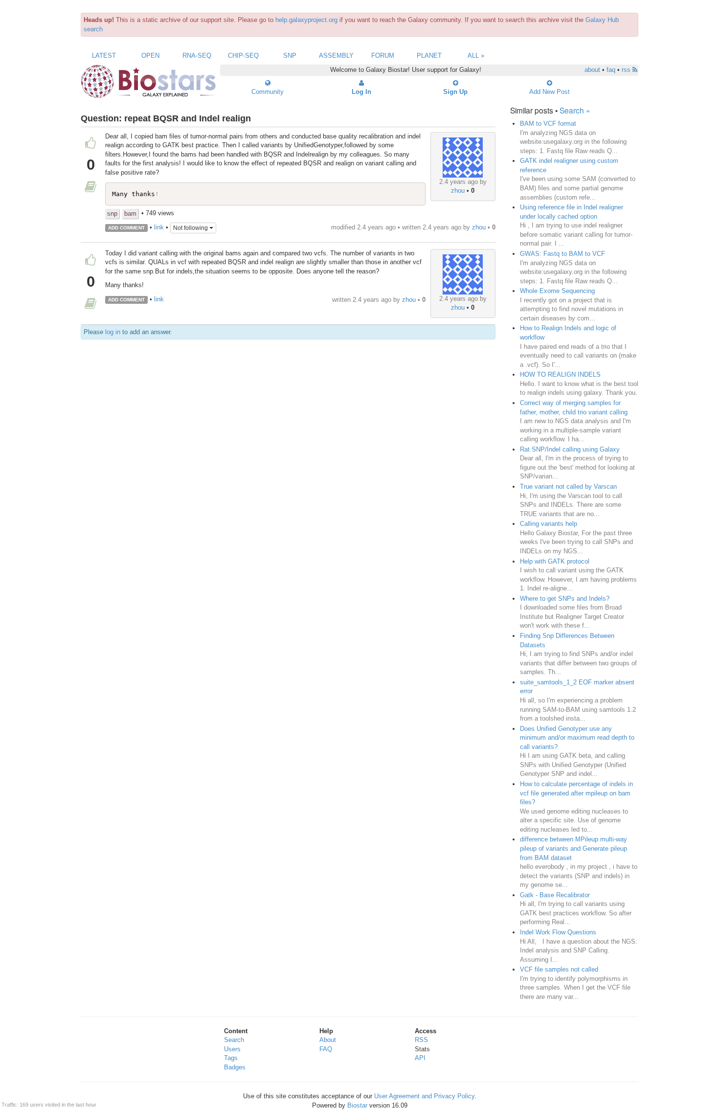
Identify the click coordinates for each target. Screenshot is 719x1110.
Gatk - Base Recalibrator (555, 895)
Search (234, 1039)
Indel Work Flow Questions (558, 932)
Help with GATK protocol (554, 561)
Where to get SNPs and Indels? (564, 598)
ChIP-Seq (243, 55)
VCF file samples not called (559, 969)
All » (476, 55)
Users (232, 1049)
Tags (231, 1058)
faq (611, 69)
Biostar (357, 1105)
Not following (191, 228)
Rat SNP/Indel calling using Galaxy (570, 449)
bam (130, 213)
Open (150, 55)
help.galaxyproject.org (306, 19)
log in (112, 332)
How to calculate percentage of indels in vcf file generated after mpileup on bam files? (576, 793)
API (420, 1058)
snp (112, 213)
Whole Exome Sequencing (557, 290)
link (159, 227)
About (327, 1039)
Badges (235, 1067)
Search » (575, 110)
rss (627, 69)
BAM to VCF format (548, 123)
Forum (382, 55)
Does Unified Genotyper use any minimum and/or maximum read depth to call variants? (577, 737)
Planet (429, 55)
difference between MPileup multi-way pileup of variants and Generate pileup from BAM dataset (573, 848)
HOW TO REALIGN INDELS (560, 374)
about (592, 69)
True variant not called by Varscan (568, 486)
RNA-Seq (196, 55)
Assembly (336, 55)
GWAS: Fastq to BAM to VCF (562, 253)
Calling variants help (548, 523)
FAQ (325, 1049)
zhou (458, 190)
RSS (421, 1039)
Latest (104, 55)
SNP (289, 55)
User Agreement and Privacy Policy (424, 1096)
